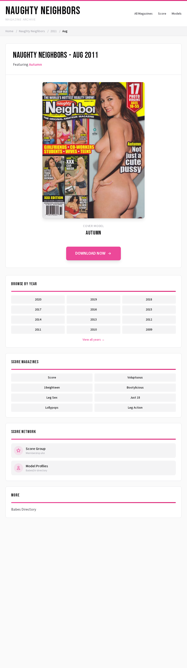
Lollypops (51, 407)
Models (177, 13)
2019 (93, 299)
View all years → (94, 339)
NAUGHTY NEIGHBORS (42, 10)
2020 (38, 299)
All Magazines (143, 13)
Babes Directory (23, 509)
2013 (93, 319)
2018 (149, 299)
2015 (149, 309)
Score (162, 13)
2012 (149, 319)
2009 (149, 329)
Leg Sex (52, 397)
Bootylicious (135, 387)
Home (9, 31)
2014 (38, 319)
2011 (53, 31)
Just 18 (135, 397)
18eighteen (52, 387)
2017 (38, 309)
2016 (93, 309)
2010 (93, 329)
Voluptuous (135, 377)
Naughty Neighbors (32, 31)
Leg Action (135, 407)
